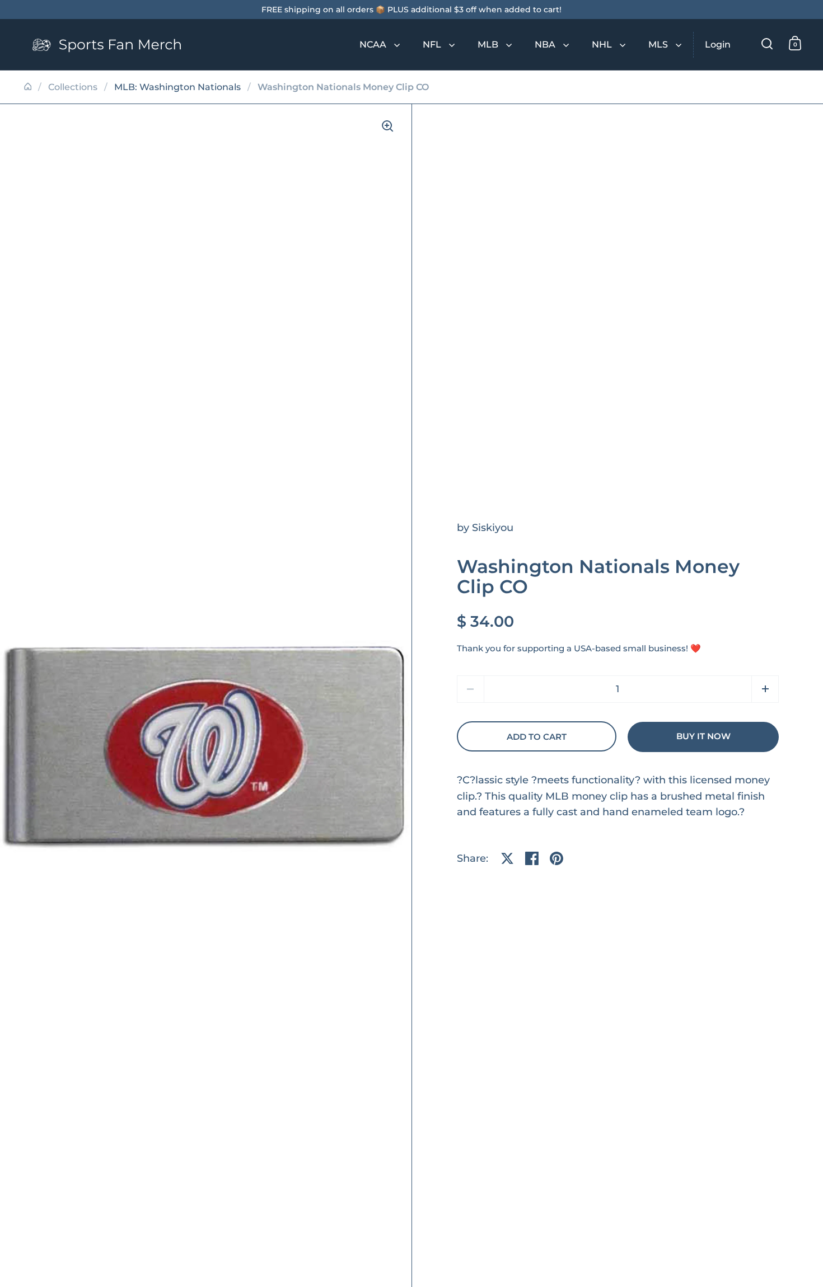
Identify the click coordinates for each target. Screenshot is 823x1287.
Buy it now (703, 736)
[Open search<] (767, 43)
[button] (765, 689)
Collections (72, 87)
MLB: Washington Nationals (177, 87)
